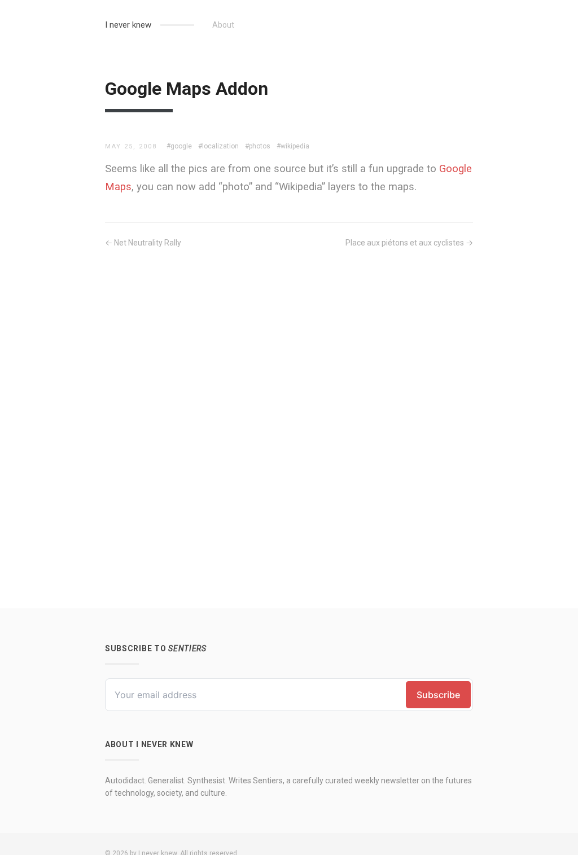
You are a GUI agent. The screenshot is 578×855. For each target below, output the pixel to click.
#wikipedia (293, 146)
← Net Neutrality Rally (143, 242)
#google (179, 146)
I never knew (128, 25)
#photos (257, 146)
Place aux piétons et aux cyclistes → (409, 242)
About (223, 24)
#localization (218, 146)
